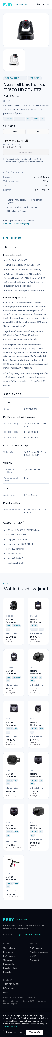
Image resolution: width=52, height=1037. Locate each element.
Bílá (37, 132)
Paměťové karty (10, 968)
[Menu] (48, 4)
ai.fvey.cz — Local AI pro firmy (27, 934)
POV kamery (9, 956)
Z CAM (33, 956)
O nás (6, 992)
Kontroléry (8, 972)
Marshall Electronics (15, 78)
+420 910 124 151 (11, 223)
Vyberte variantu (26, 152)
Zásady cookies (10, 1026)
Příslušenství (9, 964)
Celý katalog (9, 948)
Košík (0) (39, 4)
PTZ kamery (35, 78)
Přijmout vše (34, 1032)
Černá (14, 132)
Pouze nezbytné (14, 1032)
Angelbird (34, 960)
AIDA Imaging (36, 948)
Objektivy (7, 960)
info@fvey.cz (26, 223)
